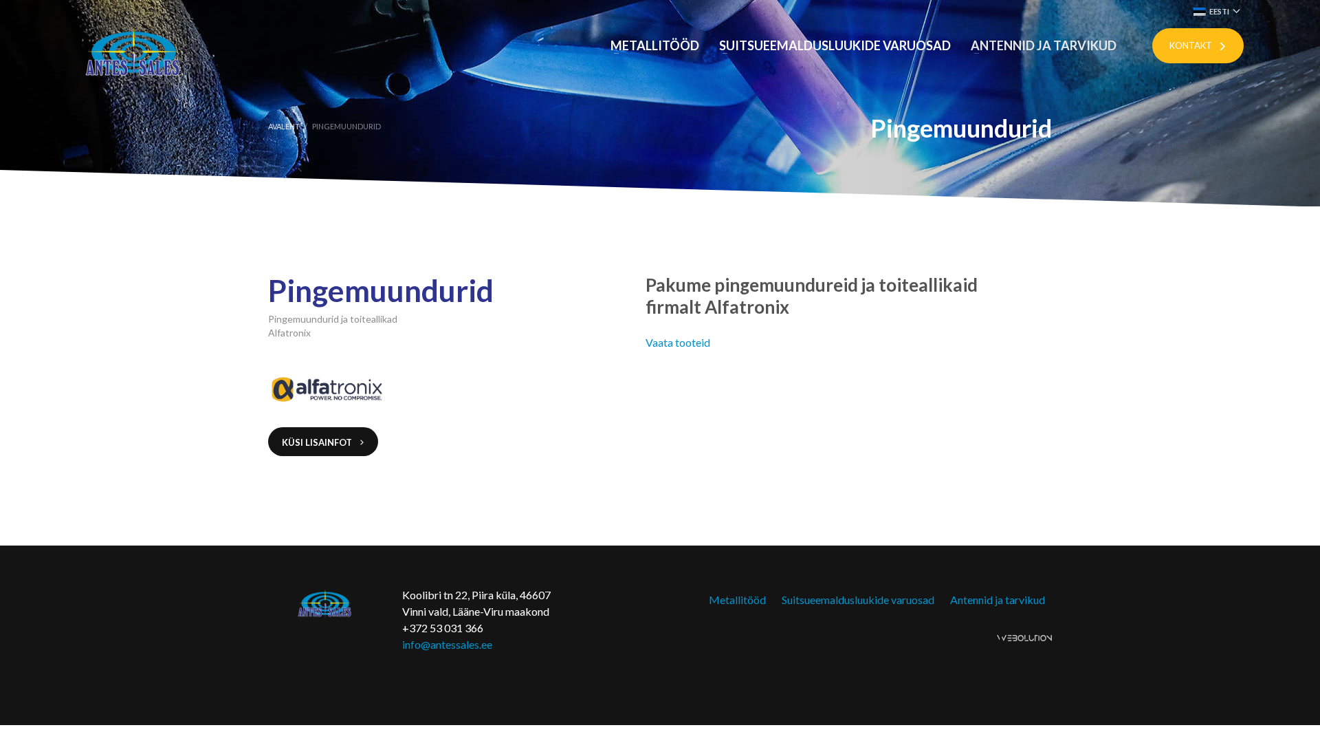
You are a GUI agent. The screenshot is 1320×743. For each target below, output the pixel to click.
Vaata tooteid (678, 342)
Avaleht (284, 126)
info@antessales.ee (447, 644)
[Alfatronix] (345, 389)
